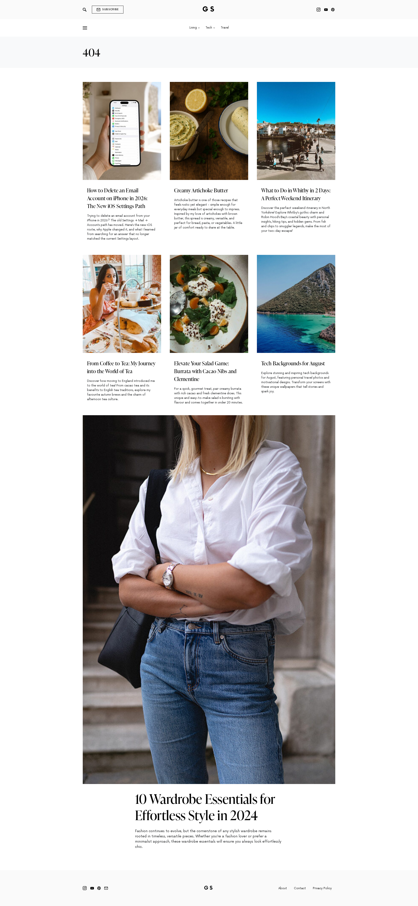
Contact (300, 888)
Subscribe (110, 9)
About (282, 888)
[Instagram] (318, 10)
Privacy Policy (322, 888)
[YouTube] (326, 10)
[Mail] (106, 888)
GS (209, 9)
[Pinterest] (332, 10)
